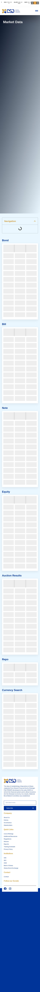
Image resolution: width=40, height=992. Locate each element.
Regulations (7, 839)
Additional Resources (10, 836)
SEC (5, 860)
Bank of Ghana (8, 865)
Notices (6, 841)
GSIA (5, 863)
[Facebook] (5, 888)
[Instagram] (10, 888)
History (6, 820)
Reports (6, 844)
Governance (8, 822)
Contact (6, 876)
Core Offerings (8, 834)
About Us (7, 817)
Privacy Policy (8, 849)
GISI (5, 858)
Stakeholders (8, 825)
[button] (35, 221)
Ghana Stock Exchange (11, 868)
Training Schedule (9, 846)
